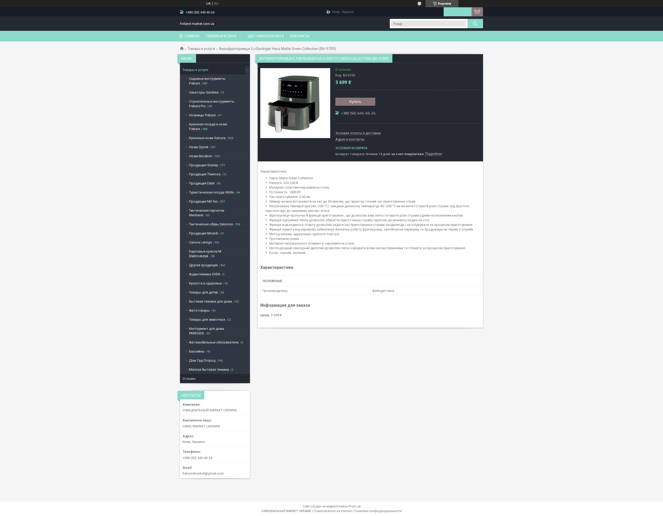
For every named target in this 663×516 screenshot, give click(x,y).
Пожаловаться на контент (333, 511)
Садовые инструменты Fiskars (207, 81)
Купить (355, 101)
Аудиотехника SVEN (204, 274)
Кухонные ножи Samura (207, 138)
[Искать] (475, 23)
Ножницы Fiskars (202, 115)
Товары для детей (203, 292)
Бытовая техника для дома (210, 301)
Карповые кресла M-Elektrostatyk (205, 253)
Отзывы (189, 379)
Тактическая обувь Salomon (211, 224)
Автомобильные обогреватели (214, 342)
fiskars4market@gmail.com (203, 473)
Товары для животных (207, 319)
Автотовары (199, 310)
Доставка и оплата (266, 36)
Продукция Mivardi (203, 233)
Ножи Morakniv (200, 156)
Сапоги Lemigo (200, 242)
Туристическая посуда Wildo (211, 192)
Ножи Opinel (198, 147)
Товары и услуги (221, 36)
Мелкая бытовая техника (209, 369)
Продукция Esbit (202, 183)
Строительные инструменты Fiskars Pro (211, 103)
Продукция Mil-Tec (203, 201)
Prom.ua (355, 506)
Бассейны (197, 351)
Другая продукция (203, 265)
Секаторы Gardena (204, 92)
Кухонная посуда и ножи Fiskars (208, 126)
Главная (191, 36)
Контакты (299, 36)
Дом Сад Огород (202, 360)
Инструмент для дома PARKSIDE (206, 331)
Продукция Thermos (204, 174)
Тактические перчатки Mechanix (206, 213)
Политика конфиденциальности (378, 511)
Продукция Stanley (203, 165)
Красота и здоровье (205, 283)
